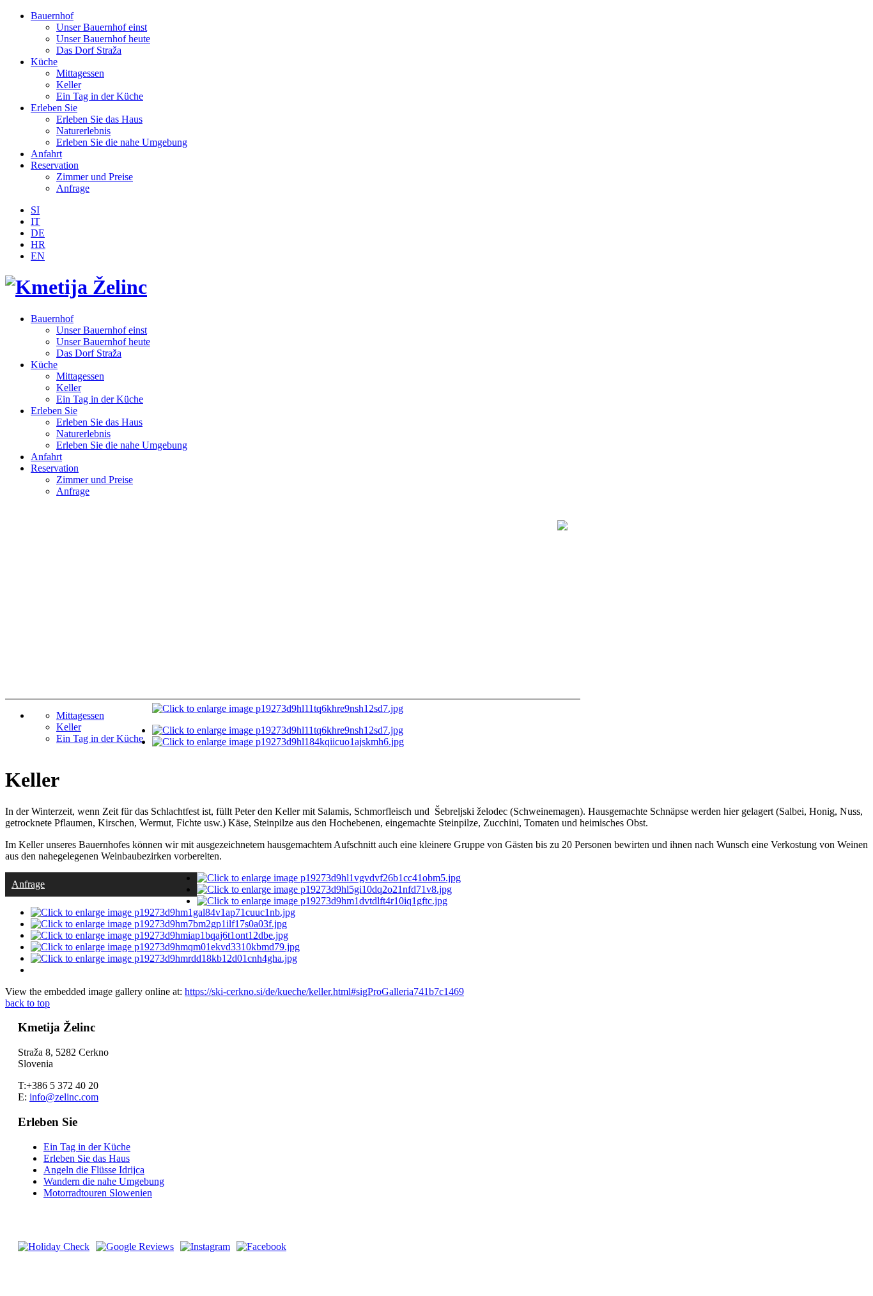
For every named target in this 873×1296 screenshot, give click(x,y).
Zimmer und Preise (94, 176)
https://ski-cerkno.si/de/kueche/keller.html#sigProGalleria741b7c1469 (324, 991)
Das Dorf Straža (88, 50)
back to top (27, 1003)
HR (38, 244)
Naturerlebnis (83, 130)
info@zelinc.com (63, 1097)
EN (38, 256)
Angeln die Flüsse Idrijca (93, 1169)
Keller (68, 84)
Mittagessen (80, 73)
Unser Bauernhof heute (103, 38)
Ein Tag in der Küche (99, 96)
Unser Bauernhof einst (101, 27)
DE (38, 233)
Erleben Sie (54, 107)
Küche (44, 61)
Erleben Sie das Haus (99, 119)
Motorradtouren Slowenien (97, 1192)
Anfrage (72, 188)
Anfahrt (46, 153)
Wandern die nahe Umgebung (103, 1181)
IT (35, 221)
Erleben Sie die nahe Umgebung (121, 142)
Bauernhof (52, 15)
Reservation (55, 165)
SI (35, 209)
